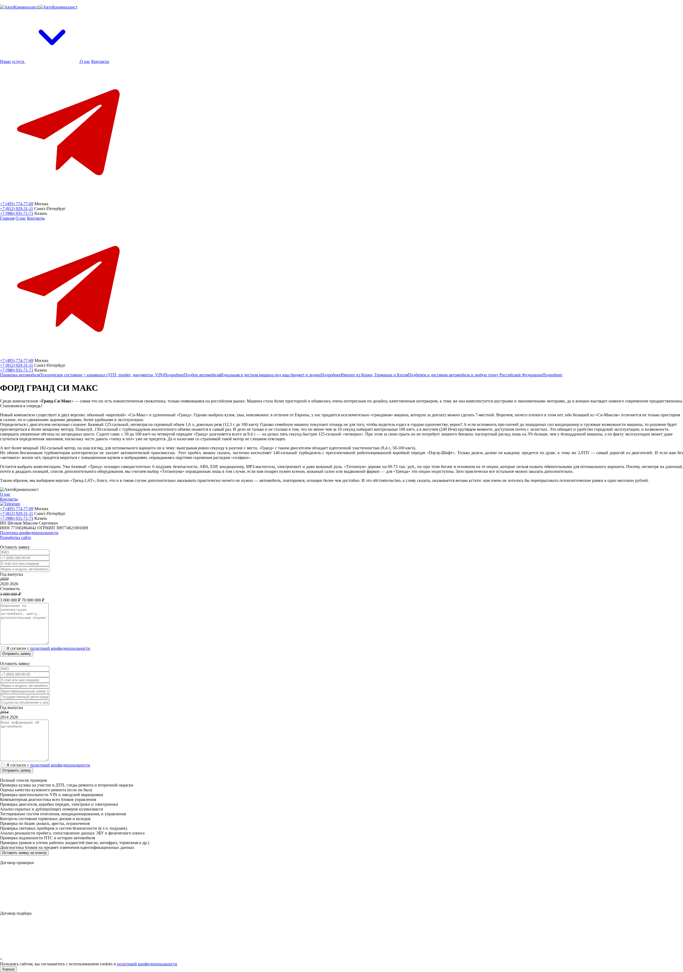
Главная (7, 218)
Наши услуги (12, 61)
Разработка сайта (15, 537)
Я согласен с (48, 648)
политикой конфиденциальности (60, 648)
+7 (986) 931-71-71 (16, 213)
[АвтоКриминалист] (38, 7)
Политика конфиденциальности (29, 532)
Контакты (100, 61)
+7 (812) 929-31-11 (16, 208)
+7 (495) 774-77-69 (16, 203)
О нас (85, 61)
